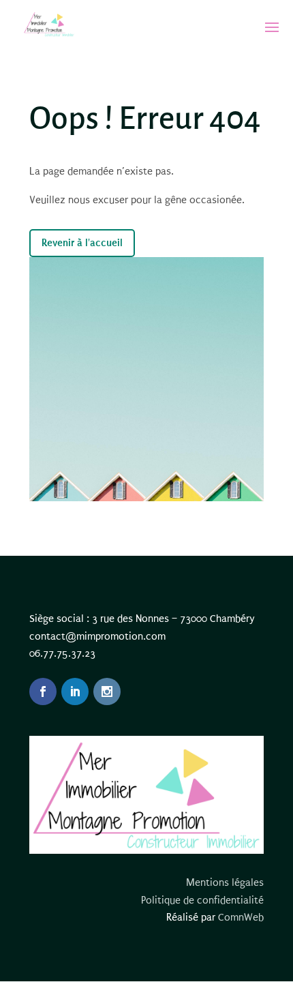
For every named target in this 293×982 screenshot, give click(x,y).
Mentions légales (225, 882)
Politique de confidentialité (202, 900)
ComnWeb (241, 917)
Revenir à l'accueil (82, 243)
